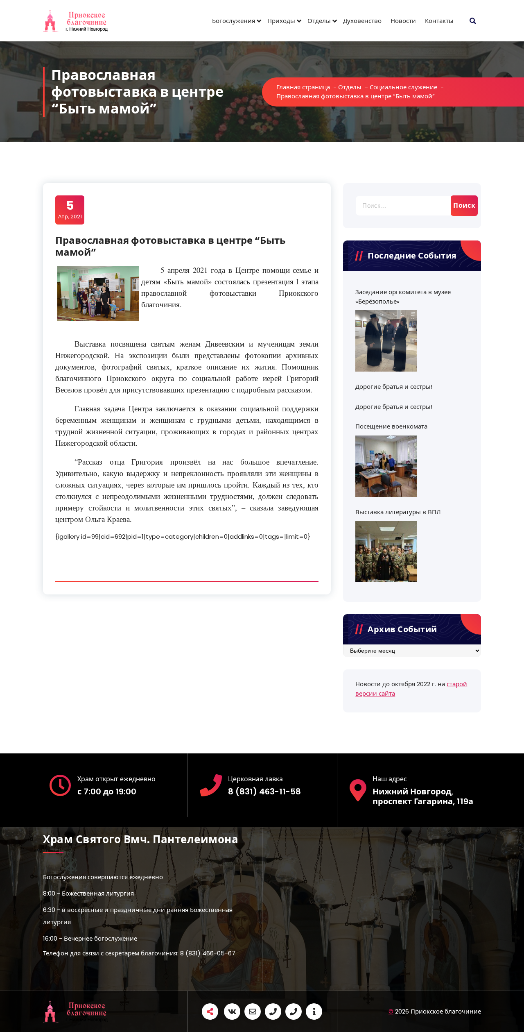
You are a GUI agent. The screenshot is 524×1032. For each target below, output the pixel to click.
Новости (403, 20)
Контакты (439, 20)
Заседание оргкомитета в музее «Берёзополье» (403, 297)
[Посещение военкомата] (386, 466)
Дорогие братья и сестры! (393, 386)
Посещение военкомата (391, 426)
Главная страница (303, 87)
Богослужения (233, 20)
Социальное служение (403, 87)
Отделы (319, 20)
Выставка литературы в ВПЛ (398, 512)
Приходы (281, 20)
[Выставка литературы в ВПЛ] (386, 551)
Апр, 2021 (70, 209)
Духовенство (362, 20)
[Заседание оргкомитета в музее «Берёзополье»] (386, 341)
